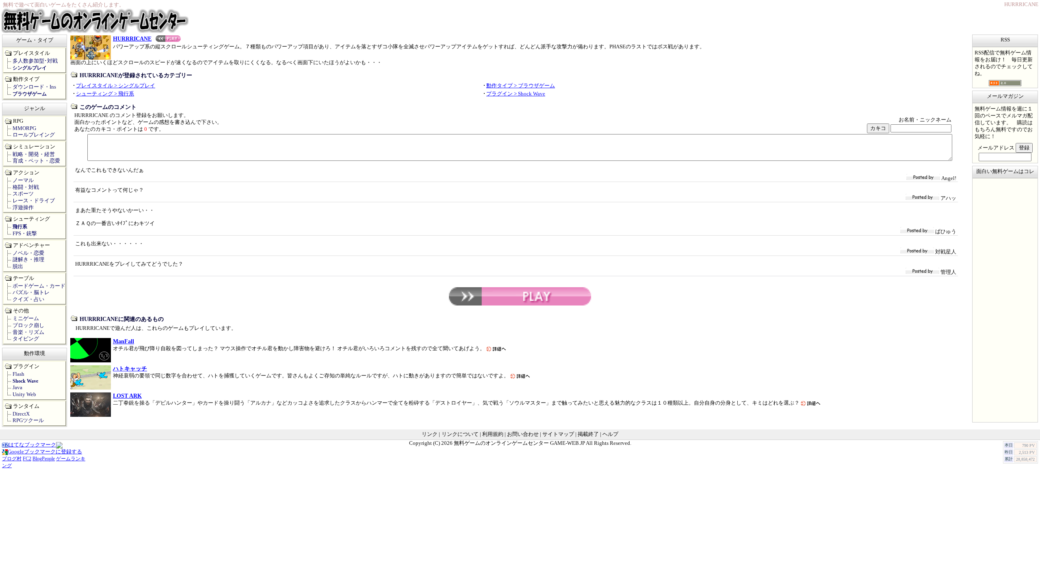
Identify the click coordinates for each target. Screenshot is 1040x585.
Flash (18, 374)
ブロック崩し (28, 325)
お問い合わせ (523, 434)
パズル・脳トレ (31, 292)
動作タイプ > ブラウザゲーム (520, 86)
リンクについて (460, 434)
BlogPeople (43, 459)
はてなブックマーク (32, 445)
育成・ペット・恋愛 (36, 161)
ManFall (123, 341)
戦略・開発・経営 (34, 154)
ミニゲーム (26, 318)
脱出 (18, 266)
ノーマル (23, 180)
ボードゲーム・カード (39, 286)
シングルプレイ (30, 67)
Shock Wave (25, 381)
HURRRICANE (132, 38)
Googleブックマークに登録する (45, 452)
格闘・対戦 (26, 187)
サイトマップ (558, 434)
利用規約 (492, 434)
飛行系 (20, 226)
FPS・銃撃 (25, 233)
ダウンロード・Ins (34, 87)
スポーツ (23, 194)
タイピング (26, 339)
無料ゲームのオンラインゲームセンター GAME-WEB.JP (519, 443)
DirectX (21, 414)
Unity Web (24, 394)
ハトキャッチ (130, 368)
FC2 (27, 459)
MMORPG (24, 128)
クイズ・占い (28, 299)
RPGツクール (28, 420)
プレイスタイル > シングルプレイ (115, 86)
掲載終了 (588, 434)
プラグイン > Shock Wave (515, 94)
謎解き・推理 (28, 259)
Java (17, 387)
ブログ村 (12, 459)
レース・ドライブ (34, 201)
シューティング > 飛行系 (105, 94)
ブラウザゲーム (30, 93)
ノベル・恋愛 (28, 253)
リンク (430, 434)
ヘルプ (610, 434)
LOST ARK (127, 395)
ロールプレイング (34, 135)
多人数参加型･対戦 (35, 61)
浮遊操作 (23, 207)
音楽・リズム (28, 332)
